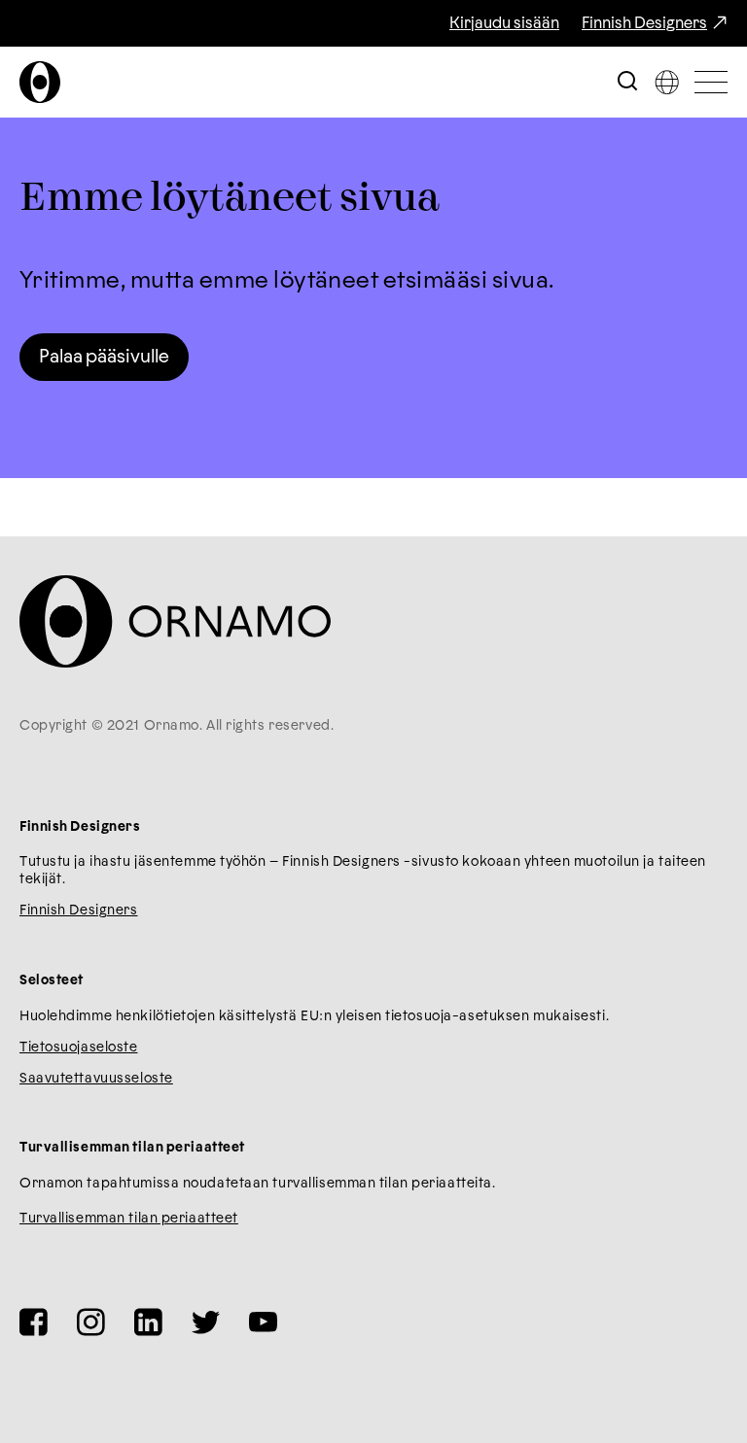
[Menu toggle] (711, 82)
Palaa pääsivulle (104, 357)
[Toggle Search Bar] (627, 82)
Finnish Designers (644, 23)
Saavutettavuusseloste (96, 1078)
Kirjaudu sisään (504, 23)
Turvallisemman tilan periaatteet (128, 1218)
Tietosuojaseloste (78, 1047)
